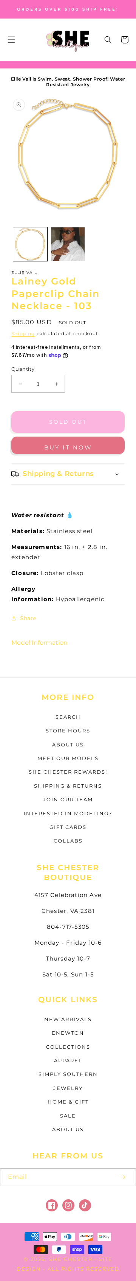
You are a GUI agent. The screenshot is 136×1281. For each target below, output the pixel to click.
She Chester (71, 1259)
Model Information (39, 642)
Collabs (68, 841)
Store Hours (68, 731)
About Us (68, 745)
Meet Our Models (68, 758)
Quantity (22, 369)
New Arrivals (68, 1019)
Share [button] (28, 618)
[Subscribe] (122, 1177)
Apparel (68, 1060)
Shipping (23, 333)
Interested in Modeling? (68, 813)
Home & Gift (68, 1102)
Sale (68, 1116)
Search (68, 717)
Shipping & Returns (68, 786)
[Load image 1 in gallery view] (30, 244)
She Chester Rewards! (68, 772)
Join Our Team (68, 799)
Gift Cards (68, 827)
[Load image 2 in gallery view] (68, 244)
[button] (11, 39)
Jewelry (68, 1088)
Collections (68, 1047)
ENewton (68, 1033)
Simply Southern (68, 1074)
